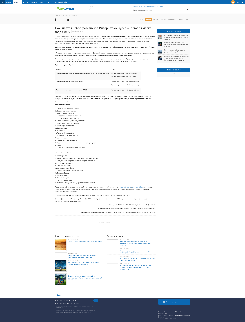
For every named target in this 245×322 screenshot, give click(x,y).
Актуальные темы (174, 31)
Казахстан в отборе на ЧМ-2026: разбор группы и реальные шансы (83, 263)
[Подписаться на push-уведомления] (233, 2)
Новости (17, 2)
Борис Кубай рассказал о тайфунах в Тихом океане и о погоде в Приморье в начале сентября (176, 58)
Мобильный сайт (60, 2)
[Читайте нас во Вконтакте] (242, 2)
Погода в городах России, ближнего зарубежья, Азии (148, 6)
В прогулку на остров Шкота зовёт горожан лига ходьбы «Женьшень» (136, 252)
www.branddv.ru (137, 187)
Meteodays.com (162, 313)
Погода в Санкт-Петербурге (166, 315)
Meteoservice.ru (179, 312)
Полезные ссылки (174, 69)
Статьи (25, 2)
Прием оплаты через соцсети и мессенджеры (85, 242)
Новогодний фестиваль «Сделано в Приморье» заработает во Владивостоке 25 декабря (136, 243)
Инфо (48, 2)
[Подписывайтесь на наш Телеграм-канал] (237, 2)
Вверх (59, 295)
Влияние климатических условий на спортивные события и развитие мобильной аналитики (85, 278)
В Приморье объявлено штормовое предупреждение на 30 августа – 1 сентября (176, 37)
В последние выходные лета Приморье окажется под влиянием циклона (176, 44)
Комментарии (172, 19)
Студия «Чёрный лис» (170, 318)
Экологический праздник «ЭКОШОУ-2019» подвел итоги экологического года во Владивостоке (136, 267)
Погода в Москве (163, 312)
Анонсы (74, 15)
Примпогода (58, 15)
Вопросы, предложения (174, 302)
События (163, 19)
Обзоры (34, 2)
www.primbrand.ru (124, 187)
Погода (8, 2)
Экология (181, 19)
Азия (41, 2)
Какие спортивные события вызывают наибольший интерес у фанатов (82, 256)
